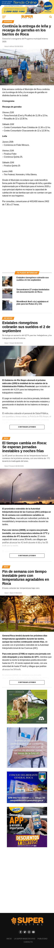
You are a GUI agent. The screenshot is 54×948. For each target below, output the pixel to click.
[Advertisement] (27, 241)
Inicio (9, 939)
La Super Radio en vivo (24, 939)
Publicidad (42, 939)
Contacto (28, 942)
